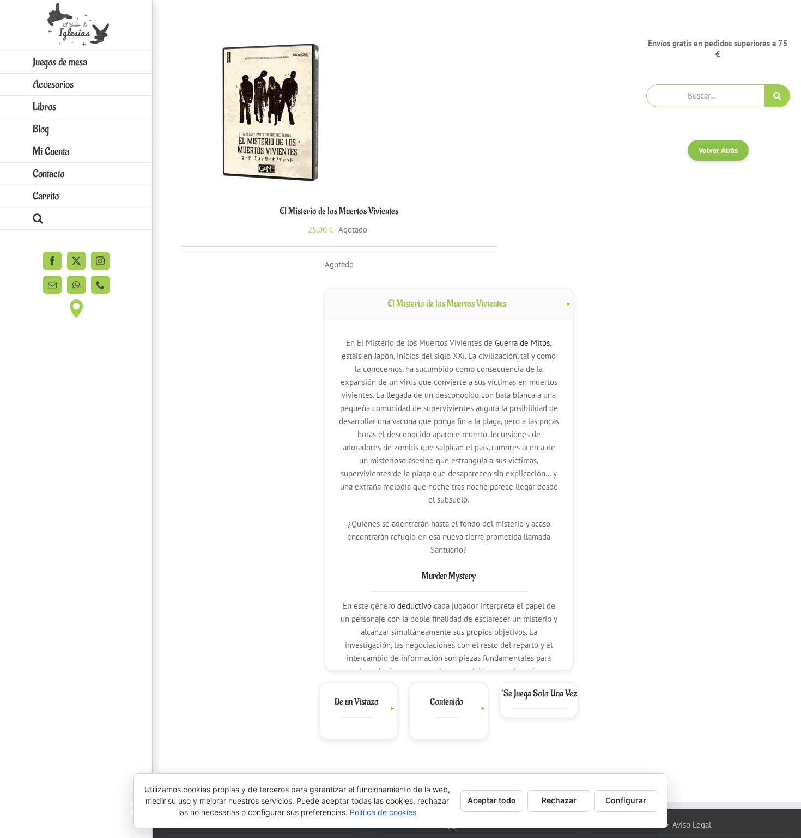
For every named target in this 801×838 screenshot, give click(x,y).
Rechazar (559, 800)
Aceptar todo (492, 800)
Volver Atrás (718, 150)
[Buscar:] (706, 95)
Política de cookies (383, 812)
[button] (76, 218)
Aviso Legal (691, 824)
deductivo (414, 606)
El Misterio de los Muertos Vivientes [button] (446, 304)
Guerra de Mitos (522, 343)
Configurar (625, 800)
